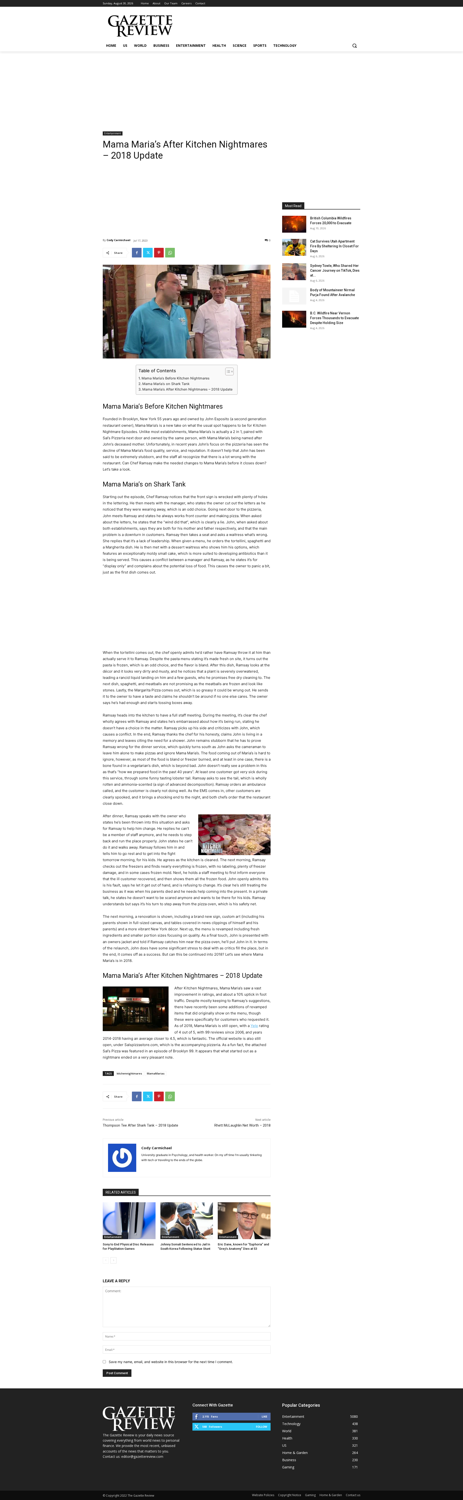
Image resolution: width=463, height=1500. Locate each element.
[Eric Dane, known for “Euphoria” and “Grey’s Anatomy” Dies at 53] (244, 1220)
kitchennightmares (129, 1073)
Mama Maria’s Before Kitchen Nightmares (176, 378)
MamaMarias (155, 1073)
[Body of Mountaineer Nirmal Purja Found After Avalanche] (294, 296)
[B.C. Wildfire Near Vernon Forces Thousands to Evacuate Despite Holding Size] (294, 319)
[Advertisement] (231, 87)
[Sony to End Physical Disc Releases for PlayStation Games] (129, 1220)
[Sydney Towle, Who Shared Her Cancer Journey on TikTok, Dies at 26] (294, 271)
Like (264, 1416)
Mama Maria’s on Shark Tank (166, 384)
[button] (354, 45)
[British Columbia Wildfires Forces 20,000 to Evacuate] (294, 224)
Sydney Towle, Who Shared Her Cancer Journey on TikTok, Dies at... (335, 270)
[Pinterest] (159, 252)
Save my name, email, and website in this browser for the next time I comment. (171, 1362)
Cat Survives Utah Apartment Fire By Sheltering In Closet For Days (334, 246)
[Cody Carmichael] (122, 1158)
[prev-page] (106, 1260)
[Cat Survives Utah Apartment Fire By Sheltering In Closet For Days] (294, 247)
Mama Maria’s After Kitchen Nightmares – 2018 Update (187, 389)
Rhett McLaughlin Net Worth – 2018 (242, 1125)
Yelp (254, 1025)
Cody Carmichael (118, 240)
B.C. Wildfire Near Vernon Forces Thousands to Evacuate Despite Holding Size (334, 318)
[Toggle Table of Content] (227, 371)
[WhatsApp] (170, 252)
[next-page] (113, 1260)
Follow (261, 1426)
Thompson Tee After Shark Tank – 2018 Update (140, 1125)
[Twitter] (148, 252)
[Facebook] (137, 252)
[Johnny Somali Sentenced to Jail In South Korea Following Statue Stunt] (186, 1220)
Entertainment (112, 133)
